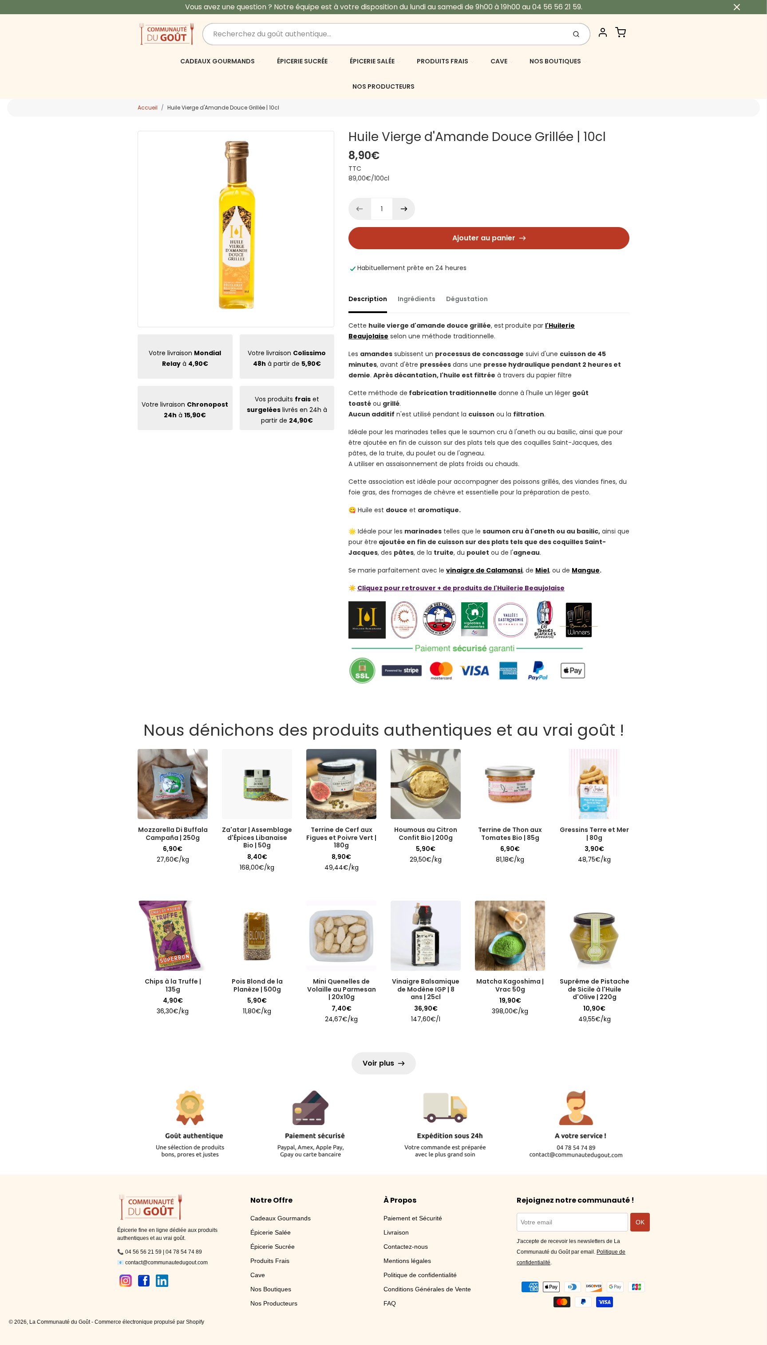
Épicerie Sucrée (272, 1246)
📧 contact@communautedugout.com (162, 1262)
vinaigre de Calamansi (484, 570)
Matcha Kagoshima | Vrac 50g (510, 985)
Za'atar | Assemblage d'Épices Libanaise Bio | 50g (257, 837)
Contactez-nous (406, 1246)
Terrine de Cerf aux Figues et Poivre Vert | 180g (341, 837)
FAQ (390, 1303)
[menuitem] (220, 61)
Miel (542, 570)
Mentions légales (407, 1260)
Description (367, 298)
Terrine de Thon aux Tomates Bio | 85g (510, 833)
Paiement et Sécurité (413, 1218)
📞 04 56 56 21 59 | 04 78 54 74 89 (159, 1252)
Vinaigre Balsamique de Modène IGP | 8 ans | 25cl (425, 989)
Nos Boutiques (270, 1289)
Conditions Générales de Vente (427, 1289)
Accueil (148, 107)
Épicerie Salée (270, 1232)
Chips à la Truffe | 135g (173, 985)
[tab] (373, 301)
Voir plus (378, 1063)
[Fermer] (737, 7)
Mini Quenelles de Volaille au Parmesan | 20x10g (341, 989)
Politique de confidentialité (420, 1274)
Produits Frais (269, 1260)
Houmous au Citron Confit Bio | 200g (425, 833)
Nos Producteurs (273, 1303)
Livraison (396, 1232)
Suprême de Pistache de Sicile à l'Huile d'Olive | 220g (594, 989)
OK (640, 1222)
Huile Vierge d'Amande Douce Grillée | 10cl (223, 107)
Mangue (586, 570)
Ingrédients (416, 298)
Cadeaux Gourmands (280, 1218)
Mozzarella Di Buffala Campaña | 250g (173, 833)
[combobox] (383, 34)
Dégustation (467, 298)
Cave (257, 1274)
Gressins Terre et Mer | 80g (594, 833)
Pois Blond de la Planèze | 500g (257, 985)
